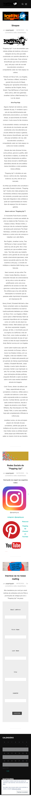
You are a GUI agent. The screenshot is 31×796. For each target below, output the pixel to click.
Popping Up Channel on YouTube (25, 531)
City (15, 672)
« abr (7, 771)
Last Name (15, 651)
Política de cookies (16, 789)
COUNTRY (15, 693)
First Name (15, 629)
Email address (16, 610)
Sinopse (15, 25)
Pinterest (25, 521)
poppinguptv (10, 30)
